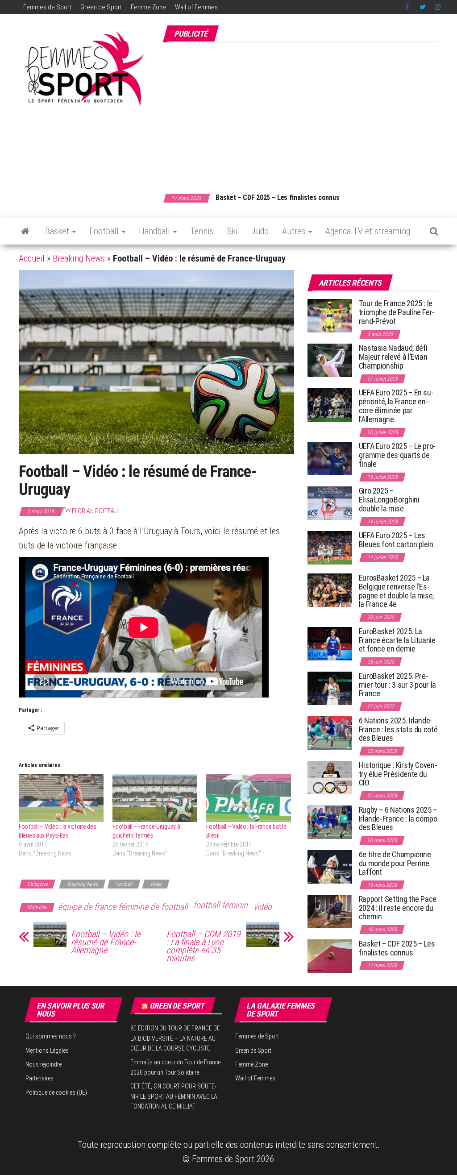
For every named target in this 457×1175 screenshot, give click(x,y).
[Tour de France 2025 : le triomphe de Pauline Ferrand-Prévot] (329, 315)
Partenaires (39, 1078)
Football (105, 231)
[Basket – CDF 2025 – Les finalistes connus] (329, 955)
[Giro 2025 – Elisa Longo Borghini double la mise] (329, 502)
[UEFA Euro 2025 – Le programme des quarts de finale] (329, 458)
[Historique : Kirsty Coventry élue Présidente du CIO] (329, 777)
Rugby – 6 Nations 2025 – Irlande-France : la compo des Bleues (398, 818)
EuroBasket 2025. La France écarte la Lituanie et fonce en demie (397, 640)
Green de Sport (101, 7)
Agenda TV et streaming (367, 231)
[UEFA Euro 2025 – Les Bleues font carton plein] (329, 547)
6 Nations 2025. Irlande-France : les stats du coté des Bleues (398, 729)
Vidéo (156, 884)
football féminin (220, 905)
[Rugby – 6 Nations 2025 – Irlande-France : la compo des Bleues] (329, 822)
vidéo (262, 906)
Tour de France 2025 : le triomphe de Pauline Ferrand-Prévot (397, 312)
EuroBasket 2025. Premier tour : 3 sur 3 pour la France (397, 684)
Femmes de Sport (47, 7)
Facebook (408, 7)
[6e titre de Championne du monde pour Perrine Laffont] (329, 866)
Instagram (437, 7)
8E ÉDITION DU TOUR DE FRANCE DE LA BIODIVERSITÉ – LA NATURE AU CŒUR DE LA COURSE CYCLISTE (175, 1038)
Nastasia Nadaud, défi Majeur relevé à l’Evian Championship (393, 356)
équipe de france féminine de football (122, 906)
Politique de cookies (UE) (56, 1092)
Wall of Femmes (196, 7)
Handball (155, 231)
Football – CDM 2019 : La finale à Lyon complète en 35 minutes (203, 946)
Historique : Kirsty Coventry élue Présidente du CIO (398, 774)
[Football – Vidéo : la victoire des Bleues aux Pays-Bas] (61, 798)
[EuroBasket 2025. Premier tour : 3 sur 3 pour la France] (329, 688)
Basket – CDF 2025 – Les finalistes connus (277, 197)
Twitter (422, 7)
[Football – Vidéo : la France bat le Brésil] (248, 798)
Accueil (32, 258)
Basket (58, 231)
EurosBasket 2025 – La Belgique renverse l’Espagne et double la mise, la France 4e (396, 591)
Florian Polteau (95, 511)
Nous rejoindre (43, 1064)
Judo (260, 231)
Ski (232, 231)
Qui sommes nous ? (50, 1036)
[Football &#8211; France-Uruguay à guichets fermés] (154, 798)
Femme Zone (148, 7)
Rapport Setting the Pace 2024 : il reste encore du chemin (397, 908)
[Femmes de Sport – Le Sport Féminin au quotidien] (25, 231)
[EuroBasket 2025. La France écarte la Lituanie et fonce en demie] (329, 643)
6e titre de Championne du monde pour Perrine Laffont (395, 863)
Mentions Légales (47, 1050)
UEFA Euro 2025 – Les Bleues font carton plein (396, 540)
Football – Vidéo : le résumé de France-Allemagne (105, 942)
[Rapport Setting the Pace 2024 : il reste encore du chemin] (329, 911)
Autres (294, 231)
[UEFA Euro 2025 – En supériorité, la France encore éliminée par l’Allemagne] (329, 404)
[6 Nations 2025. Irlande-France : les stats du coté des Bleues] (329, 732)
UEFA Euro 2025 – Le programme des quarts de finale (397, 455)
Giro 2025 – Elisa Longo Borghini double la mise (389, 499)
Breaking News (79, 258)
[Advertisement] (310, 112)
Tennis (202, 231)
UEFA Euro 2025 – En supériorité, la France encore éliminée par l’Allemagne (396, 405)
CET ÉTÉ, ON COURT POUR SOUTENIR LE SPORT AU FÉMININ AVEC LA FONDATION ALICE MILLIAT (173, 1096)
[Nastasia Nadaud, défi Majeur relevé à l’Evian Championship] (329, 360)
